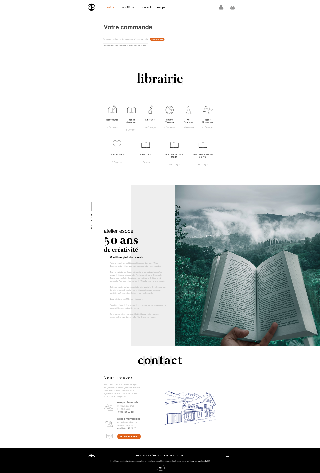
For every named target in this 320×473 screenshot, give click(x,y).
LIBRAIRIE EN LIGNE (157, 39)
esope (161, 7)
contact (146, 7)
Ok (160, 467)
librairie (109, 7)
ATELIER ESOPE (174, 455)
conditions (128, 7)
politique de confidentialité (198, 461)
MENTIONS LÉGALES (149, 455)
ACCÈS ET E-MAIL (129, 436)
